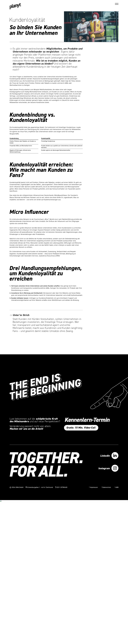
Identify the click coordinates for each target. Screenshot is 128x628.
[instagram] (114, 468)
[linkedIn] (114, 455)
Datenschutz (106, 487)
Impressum (94, 487)
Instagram (104, 468)
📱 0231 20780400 (61, 487)
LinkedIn (105, 456)
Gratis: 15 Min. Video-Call (80, 427)
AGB (117, 487)
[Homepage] (15, 9)
